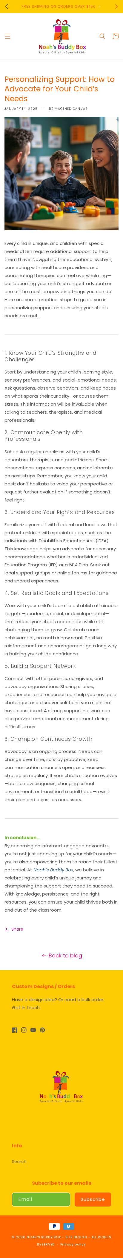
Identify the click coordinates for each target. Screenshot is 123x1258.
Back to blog (65, 955)
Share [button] (17, 929)
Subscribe (93, 1199)
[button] (7, 36)
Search (19, 1162)
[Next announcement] (116, 6)
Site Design (76, 1237)
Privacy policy (73, 1244)
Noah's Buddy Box (44, 1237)
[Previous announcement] (6, 6)
